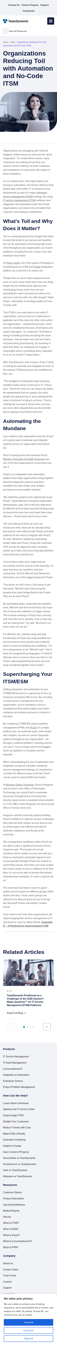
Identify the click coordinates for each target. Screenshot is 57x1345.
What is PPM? (10, 1247)
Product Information (13, 1198)
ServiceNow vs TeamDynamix (19, 1158)
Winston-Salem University (20, 785)
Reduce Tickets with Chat (17, 1127)
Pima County (13, 263)
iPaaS (37, 267)
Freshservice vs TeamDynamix (19, 1164)
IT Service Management (16, 1056)
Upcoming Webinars (14, 1204)
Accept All (28, 1322)
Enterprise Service (13, 1081)
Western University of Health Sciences (23, 459)
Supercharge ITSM (13, 1115)
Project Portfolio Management (19, 1087)
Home (5, 42)
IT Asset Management (14, 1062)
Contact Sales (10, 1269)
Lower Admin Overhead (15, 1103)
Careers (7, 1281)
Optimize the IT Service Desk (18, 1109)
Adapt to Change (12, 1146)
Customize (28, 1330)
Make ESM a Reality (14, 1133)
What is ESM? (10, 1229)
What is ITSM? (11, 1223)
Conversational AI (12, 1069)
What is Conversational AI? (17, 1241)
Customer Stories (12, 1192)
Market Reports (11, 1210)
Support (7, 1287)
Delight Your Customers (16, 1121)
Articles (7, 1217)
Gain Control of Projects (16, 1152)
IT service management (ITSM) (19, 200)
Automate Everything (14, 1139)
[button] (5, 139)
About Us (8, 1263)
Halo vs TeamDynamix (15, 1170)
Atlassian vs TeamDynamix (17, 1176)
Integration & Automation (16, 1075)
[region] (28, 1319)
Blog (13, 42)
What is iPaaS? (11, 1235)
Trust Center (9, 1275)
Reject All (28, 1338)
